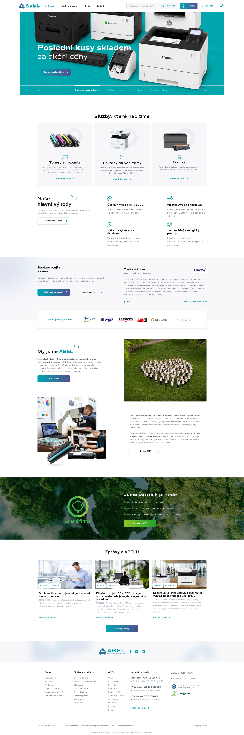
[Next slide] (205, 90)
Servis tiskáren (136, 90)
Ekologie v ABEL (140, 523)
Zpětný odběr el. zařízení (55, 696)
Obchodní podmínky (71, 726)
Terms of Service (143, 732)
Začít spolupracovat (53, 292)
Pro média (112, 706)
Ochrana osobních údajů (105, 726)
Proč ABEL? (145, 451)
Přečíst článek (46, 617)
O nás (87, 6)
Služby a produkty (70, 6)
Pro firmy (48, 685)
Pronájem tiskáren (159, 90)
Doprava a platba (52, 688)
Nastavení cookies (88, 726)
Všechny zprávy (122, 629)
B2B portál (78, 685)
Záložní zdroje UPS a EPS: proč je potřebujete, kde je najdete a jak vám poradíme (121, 596)
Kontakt (100, 6)
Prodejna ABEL (114, 692)
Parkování (78, 703)
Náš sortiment (50, 678)
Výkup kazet (79, 699)
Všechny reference (193, 301)
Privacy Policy (130, 732)
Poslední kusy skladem (87, 90)
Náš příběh (54, 379)
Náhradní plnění (81, 696)
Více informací (63, 179)
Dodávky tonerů (114, 90)
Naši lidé (112, 685)
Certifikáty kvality (53, 221)
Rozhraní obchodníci (125, 726)
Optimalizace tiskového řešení (87, 681)
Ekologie (112, 703)
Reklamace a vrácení (53, 692)
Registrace (49, 681)
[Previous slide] (39, 90)
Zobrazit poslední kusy (54, 72)
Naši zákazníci (88, 292)
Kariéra (111, 710)
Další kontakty (139, 708)
